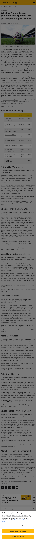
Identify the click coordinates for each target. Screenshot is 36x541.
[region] (18, 526)
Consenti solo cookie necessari (18, 531)
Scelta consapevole (18, 526)
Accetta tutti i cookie (18, 536)
